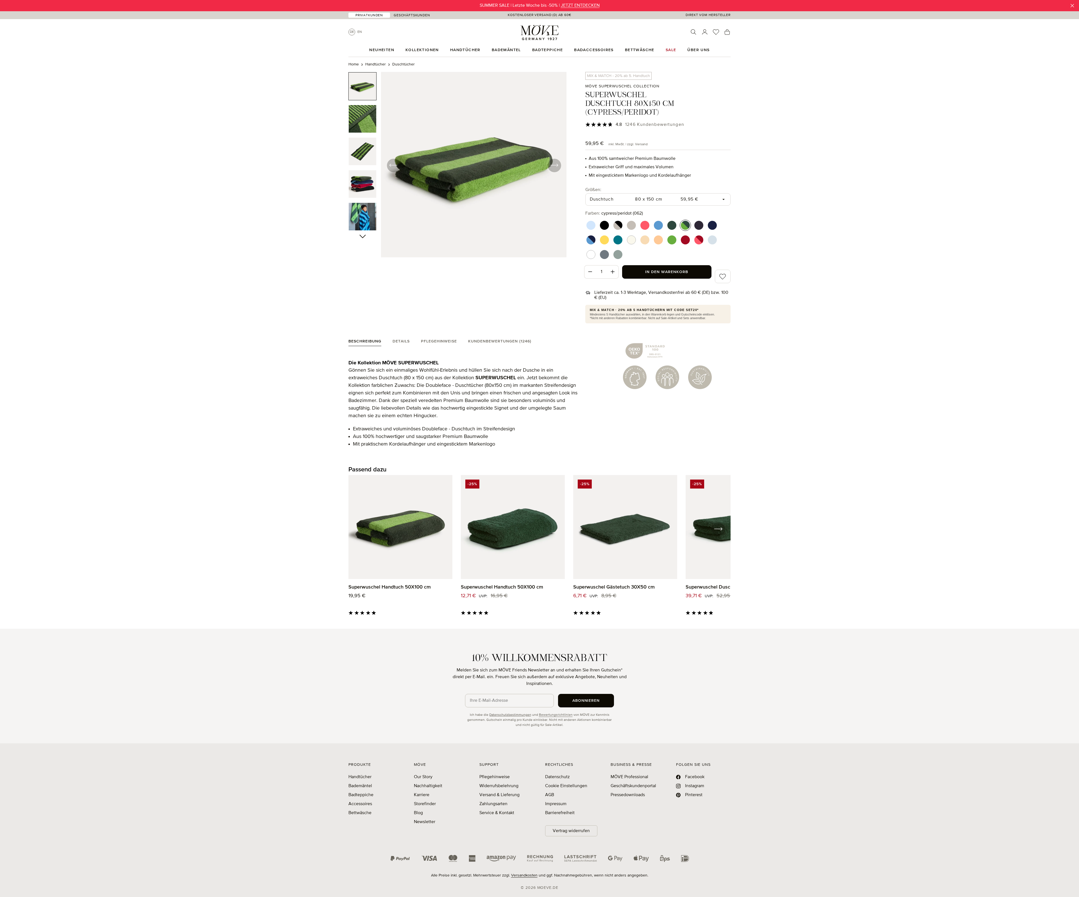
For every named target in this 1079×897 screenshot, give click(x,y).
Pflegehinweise (494, 777)
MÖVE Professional (629, 777)
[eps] (665, 858)
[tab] (364, 342)
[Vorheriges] (393, 165)
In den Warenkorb (666, 272)
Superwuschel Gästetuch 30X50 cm (614, 587)
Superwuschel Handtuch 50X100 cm (389, 587)
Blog (418, 813)
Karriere (421, 795)
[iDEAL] (685, 858)
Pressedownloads (628, 795)
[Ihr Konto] (704, 32)
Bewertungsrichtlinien (556, 715)
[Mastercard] (452, 858)
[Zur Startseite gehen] (539, 32)
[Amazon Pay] (501, 858)
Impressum (555, 804)
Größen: (593, 189)
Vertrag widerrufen (571, 831)
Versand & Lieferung (499, 795)
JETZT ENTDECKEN (580, 5)
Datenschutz (557, 777)
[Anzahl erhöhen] (613, 272)
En (359, 32)
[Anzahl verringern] (590, 272)
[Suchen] (693, 32)
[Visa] (429, 858)
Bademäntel (360, 786)
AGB (549, 795)
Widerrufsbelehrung (498, 786)
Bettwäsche (359, 813)
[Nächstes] (554, 165)
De (352, 32)
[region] (457, 165)
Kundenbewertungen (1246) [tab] (499, 341)
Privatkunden (369, 15)
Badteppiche (360, 795)
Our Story (423, 777)
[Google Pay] (615, 858)
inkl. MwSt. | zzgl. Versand (628, 144)
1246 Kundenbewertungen (654, 124)
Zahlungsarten (493, 804)
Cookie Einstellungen (566, 786)
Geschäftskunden (412, 15)
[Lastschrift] (580, 858)
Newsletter (424, 822)
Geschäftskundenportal (633, 786)
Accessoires (360, 804)
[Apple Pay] (641, 858)
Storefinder (425, 804)
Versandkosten (524, 875)
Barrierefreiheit (560, 813)
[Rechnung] (540, 858)
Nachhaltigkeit (428, 786)
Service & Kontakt (496, 813)
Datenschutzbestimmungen (510, 715)
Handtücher (359, 777)
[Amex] (472, 858)
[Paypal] (400, 858)
